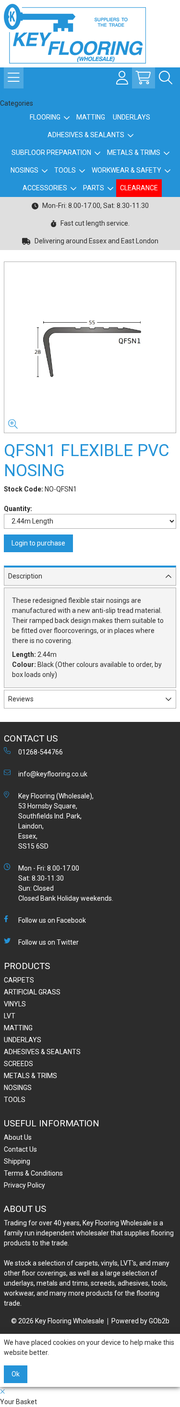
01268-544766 (40, 752)
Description (25, 576)
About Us (18, 1137)
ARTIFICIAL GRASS (32, 992)
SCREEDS (18, 1064)
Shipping (17, 1161)
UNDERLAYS (131, 117)
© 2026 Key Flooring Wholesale (57, 1321)
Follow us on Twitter (48, 942)
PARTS (93, 188)
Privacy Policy (24, 1185)
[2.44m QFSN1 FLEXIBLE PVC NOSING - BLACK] (90, 347)
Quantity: (18, 509)
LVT (9, 1016)
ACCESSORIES (45, 188)
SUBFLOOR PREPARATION (51, 152)
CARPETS (19, 980)
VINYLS (15, 1004)
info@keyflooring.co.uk (52, 774)
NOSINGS (24, 170)
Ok (16, 1374)
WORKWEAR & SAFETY (126, 170)
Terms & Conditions (33, 1173)
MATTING (90, 117)
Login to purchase (38, 543)
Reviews (21, 699)
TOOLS (65, 170)
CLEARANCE (139, 188)
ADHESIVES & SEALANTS (86, 135)
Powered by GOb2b (140, 1321)
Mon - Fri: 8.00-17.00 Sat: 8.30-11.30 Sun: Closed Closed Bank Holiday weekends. (65, 883)
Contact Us (20, 1149)
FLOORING (45, 117)
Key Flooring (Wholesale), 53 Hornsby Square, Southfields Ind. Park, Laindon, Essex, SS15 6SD (56, 821)
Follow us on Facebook (52, 920)
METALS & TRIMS (133, 152)
